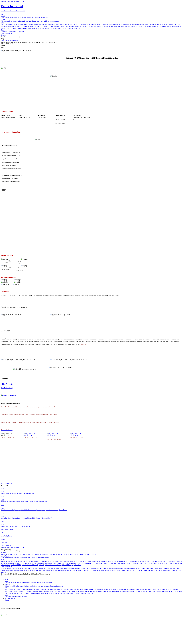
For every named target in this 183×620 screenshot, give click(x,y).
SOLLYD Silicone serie (8, 554)
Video (2, 559)
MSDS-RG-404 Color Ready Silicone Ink (61, 570)
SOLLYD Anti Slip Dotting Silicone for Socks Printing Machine (20, 24)
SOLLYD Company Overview (70, 28)
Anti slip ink (24, 21)
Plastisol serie (32, 21)
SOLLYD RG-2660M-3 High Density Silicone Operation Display (41, 28)
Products (3, 552)
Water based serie (41, 21)
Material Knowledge (17, 31)
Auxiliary (87, 554)
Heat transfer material (52, 21)
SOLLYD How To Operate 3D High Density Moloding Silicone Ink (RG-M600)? (62, 26)
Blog (5, 40)
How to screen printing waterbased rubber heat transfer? (104, 26)
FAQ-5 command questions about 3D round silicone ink (18, 568)
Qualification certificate (41, 17)
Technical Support (6, 566)
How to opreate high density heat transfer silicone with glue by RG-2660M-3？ (63, 24)
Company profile (6, 17)
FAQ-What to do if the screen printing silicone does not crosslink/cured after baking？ (61, 568)
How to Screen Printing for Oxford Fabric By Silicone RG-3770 (140, 26)
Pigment (93, 554)
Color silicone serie (14, 21)
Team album (30, 17)
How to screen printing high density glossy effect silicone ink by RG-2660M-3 (151, 24)
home (2, 40)
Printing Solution (13, 40)
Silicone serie (5, 21)
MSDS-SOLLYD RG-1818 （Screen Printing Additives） (92, 570)
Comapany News (6, 31)
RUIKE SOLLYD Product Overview (121, 570)
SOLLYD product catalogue (141, 570)
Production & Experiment (18, 17)
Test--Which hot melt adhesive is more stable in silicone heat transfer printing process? (143, 568)
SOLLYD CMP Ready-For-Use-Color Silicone (30, 554)
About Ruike (5, 556)
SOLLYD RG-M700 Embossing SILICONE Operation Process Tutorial (26, 591)
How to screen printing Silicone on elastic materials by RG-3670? (107, 24)
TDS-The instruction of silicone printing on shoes (102, 568)
